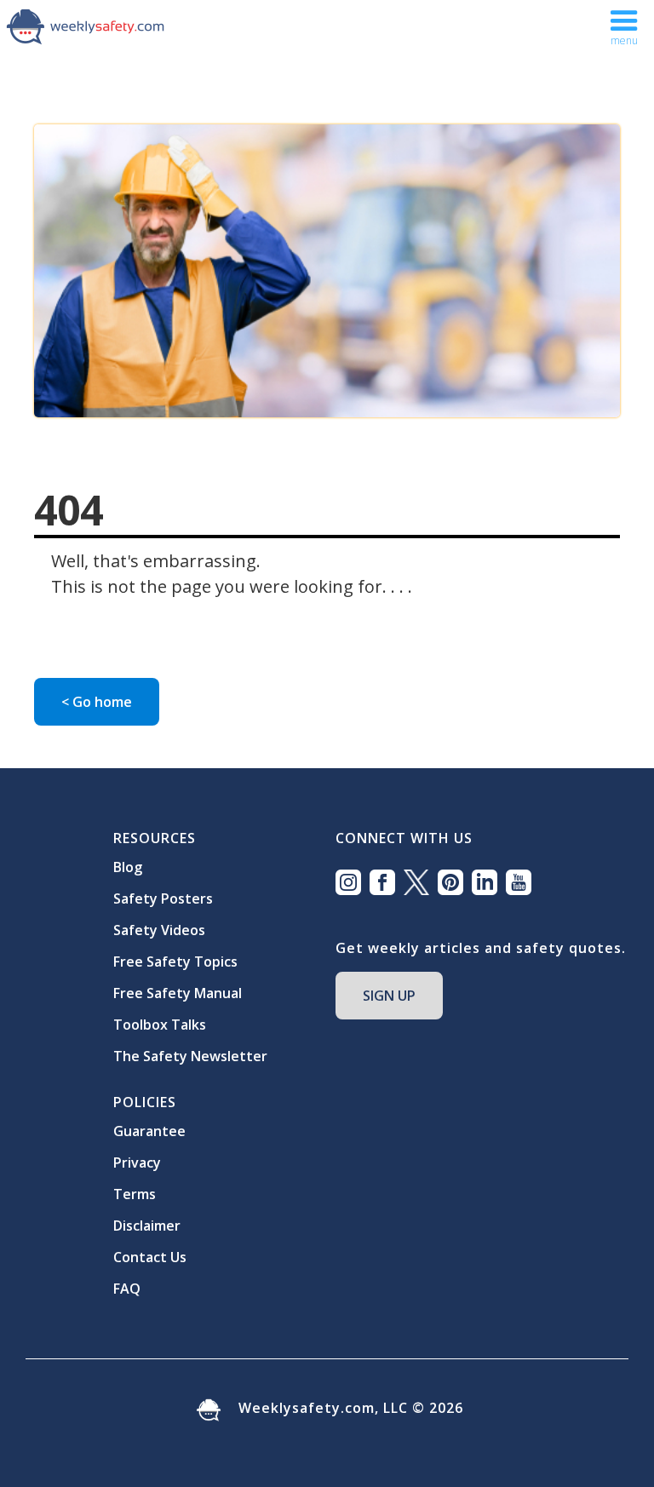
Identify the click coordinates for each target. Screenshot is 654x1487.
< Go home (96, 701)
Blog (127, 867)
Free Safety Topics (175, 961)
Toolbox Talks (159, 1024)
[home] (85, 25)
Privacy (137, 1162)
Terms (134, 1194)
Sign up (389, 995)
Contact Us (149, 1257)
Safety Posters (163, 898)
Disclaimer (147, 1225)
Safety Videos (159, 930)
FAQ (127, 1288)
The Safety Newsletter (190, 1056)
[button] (624, 28)
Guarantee (149, 1131)
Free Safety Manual (177, 993)
